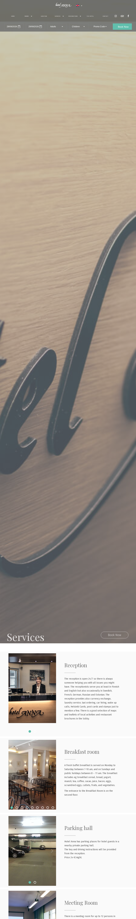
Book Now (114, 635)
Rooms (27, 16)
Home (13, 16)
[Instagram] (116, 16)
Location (44, 16)
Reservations (73, 16)
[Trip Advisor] (122, 16)
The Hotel (90, 16)
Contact (105, 16)
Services (58, 16)
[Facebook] (128, 16)
